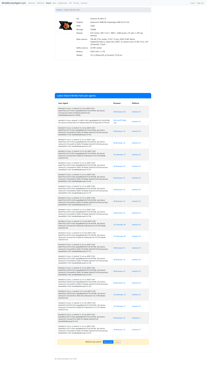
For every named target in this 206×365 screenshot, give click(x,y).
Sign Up (200, 3)
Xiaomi (59, 10)
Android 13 (136, 112)
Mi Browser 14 (119, 131)
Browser (31, 3)
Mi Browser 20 (119, 112)
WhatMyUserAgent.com (14, 3)
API (70, 3)
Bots (54, 3)
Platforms (41, 3)
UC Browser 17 (120, 154)
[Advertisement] (103, 76)
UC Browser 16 (120, 224)
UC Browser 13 (120, 294)
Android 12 (136, 271)
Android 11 (136, 318)
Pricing (76, 3)
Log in (117, 342)
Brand (48, 3)
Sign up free (108, 342)
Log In (192, 3)
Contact (84, 3)
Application (62, 3)
